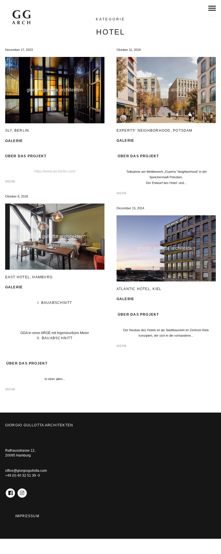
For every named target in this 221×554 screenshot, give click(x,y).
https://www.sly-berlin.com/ (54, 171)
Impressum (27, 516)
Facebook (10, 491)
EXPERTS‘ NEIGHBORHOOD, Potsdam (155, 131)
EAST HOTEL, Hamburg (29, 277)
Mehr (10, 181)
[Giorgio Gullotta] (24, 19)
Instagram (22, 491)
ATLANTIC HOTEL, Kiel (139, 289)
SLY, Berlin (17, 131)
